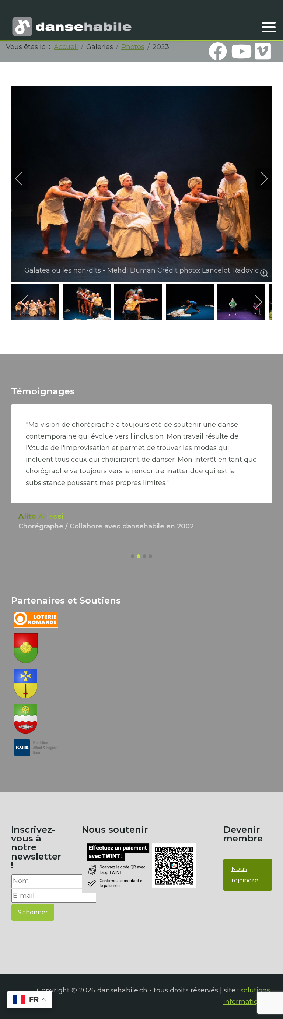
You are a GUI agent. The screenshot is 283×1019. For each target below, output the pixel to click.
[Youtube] (240, 51)
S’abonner (33, 912)
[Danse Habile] (72, 26)
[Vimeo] (263, 51)
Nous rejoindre (244, 874)
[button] (269, 27)
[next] (259, 178)
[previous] (24, 178)
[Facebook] (218, 51)
